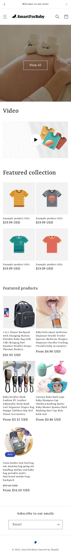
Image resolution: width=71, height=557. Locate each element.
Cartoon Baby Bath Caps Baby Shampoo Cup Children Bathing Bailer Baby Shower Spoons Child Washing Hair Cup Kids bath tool (51, 406)
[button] (5, 16)
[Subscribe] (58, 524)
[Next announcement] (66, 4)
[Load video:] (35, 140)
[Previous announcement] (4, 4)
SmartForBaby (29, 550)
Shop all (35, 65)
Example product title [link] (16, 218)
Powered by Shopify (48, 550)
